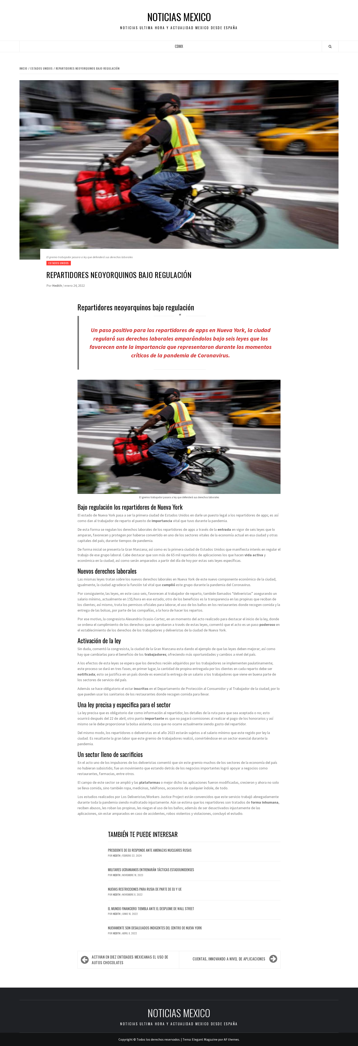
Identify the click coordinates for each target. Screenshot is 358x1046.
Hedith (57, 285)
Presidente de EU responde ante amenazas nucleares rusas (149, 850)
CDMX (179, 46)
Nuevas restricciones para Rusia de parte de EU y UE (144, 889)
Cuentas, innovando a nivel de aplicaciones (229, 958)
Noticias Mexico (179, 16)
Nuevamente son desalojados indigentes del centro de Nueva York (155, 927)
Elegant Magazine (205, 1039)
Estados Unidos (58, 263)
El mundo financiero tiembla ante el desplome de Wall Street (151, 908)
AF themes (231, 1039)
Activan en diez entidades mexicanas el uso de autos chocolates (130, 959)
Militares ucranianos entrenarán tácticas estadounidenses (151, 869)
